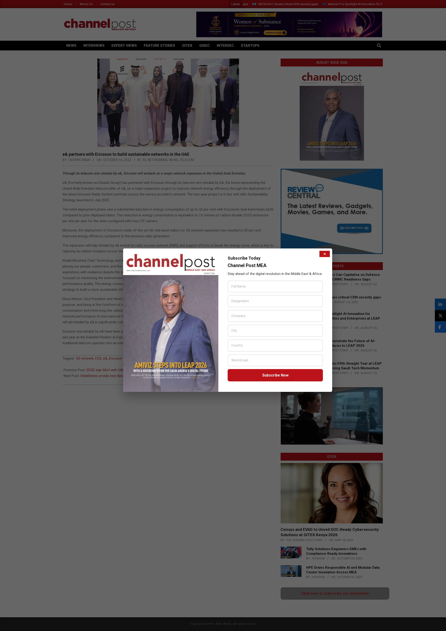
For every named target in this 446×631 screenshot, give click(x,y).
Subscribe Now (275, 375)
